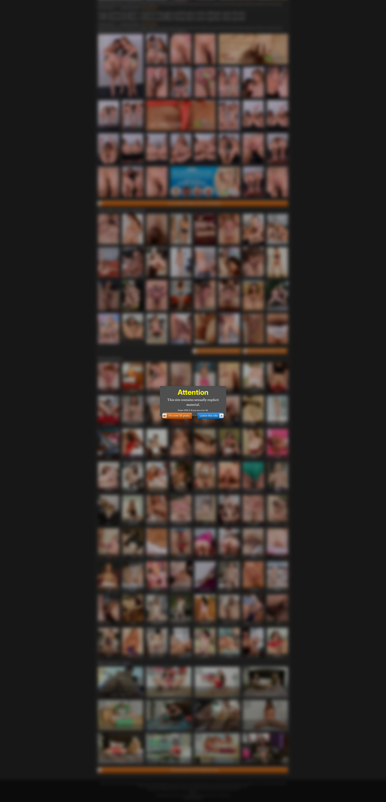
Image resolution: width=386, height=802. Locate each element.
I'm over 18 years (179, 415)
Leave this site (209, 415)
